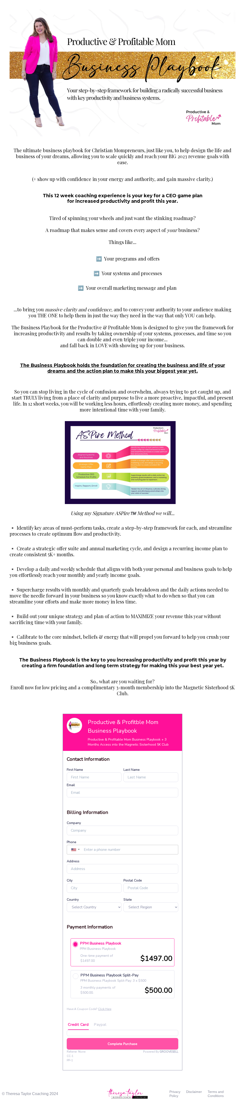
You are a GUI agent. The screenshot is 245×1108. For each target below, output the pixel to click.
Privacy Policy (174, 1094)
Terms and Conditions (216, 1094)
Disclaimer (194, 1092)
